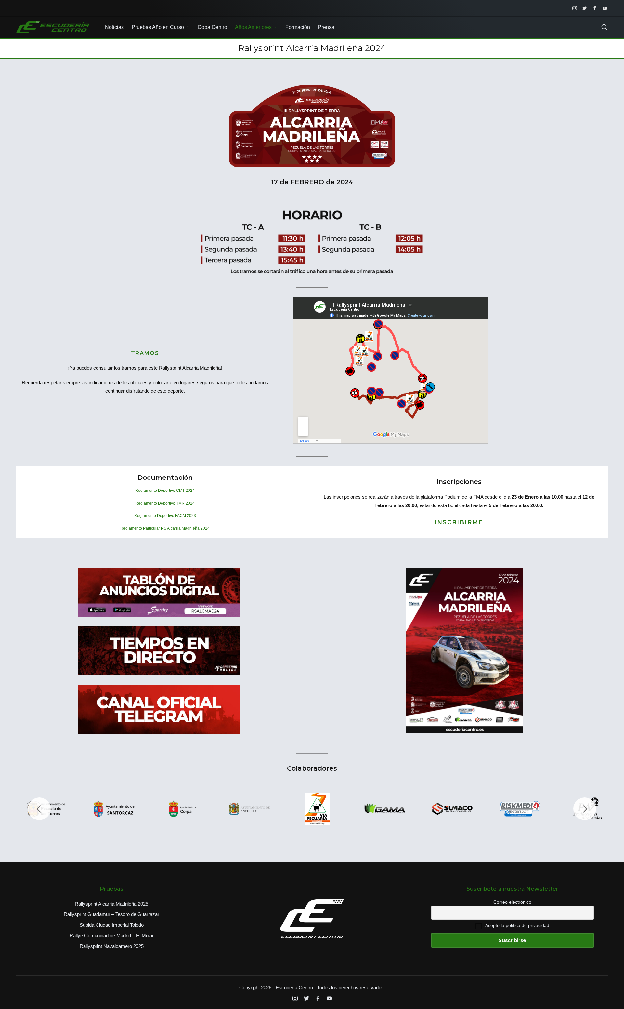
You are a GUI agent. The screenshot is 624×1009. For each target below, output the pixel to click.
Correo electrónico (512, 902)
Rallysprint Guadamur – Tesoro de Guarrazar (111, 914)
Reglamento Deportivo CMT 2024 (165, 490)
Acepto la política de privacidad (517, 925)
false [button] (39, 808)
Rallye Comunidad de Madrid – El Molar (112, 935)
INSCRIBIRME (459, 522)
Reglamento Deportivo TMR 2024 (165, 503)
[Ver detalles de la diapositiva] (114, 808)
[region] (312, 808)
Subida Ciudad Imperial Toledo (112, 925)
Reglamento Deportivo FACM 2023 (165, 515)
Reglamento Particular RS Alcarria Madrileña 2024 (165, 528)
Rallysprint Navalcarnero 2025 (112, 946)
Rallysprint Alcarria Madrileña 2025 (111, 904)
